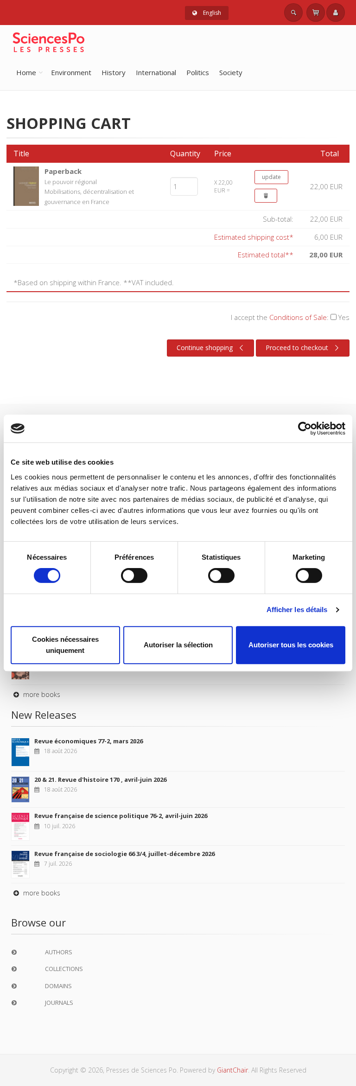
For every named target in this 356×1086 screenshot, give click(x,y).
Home (26, 72)
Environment (71, 72)
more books (40, 694)
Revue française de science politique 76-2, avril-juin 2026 (120, 815)
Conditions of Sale (298, 317)
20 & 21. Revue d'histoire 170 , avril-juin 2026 (100, 779)
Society (230, 72)
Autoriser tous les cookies (290, 645)
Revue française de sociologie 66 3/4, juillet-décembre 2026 (124, 854)
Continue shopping (205, 347)
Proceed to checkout (297, 347)
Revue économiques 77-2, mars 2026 (88, 741)
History (114, 72)
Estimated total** (265, 254)
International (156, 72)
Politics (197, 72)
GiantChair (232, 1070)
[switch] (134, 575)
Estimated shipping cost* (253, 237)
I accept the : (290, 317)
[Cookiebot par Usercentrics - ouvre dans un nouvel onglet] (304, 428)
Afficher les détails (297, 609)
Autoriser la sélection (178, 645)
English (211, 13)
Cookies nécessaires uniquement (65, 644)
